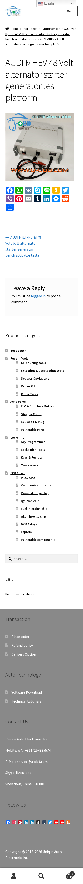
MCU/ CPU (28, 478)
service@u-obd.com (32, 761)
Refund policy (22, 645)
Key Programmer (33, 442)
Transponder (30, 465)
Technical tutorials (26, 701)
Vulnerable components (38, 540)
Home (15, 29)
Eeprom (26, 532)
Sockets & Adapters (35, 378)
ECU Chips (17, 473)
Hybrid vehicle (50, 29)
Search (41, 876)
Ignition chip (30, 501)
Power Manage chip (35, 493)
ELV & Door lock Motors (37, 406)
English (50, 3)
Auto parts (18, 402)
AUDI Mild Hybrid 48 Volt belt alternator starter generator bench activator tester (41, 34)
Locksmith (18, 437)
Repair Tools (19, 358)
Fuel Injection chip (34, 509)
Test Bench (29, 29)
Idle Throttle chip (33, 516)
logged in (38, 296)
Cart (64, 872)
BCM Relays (29, 524)
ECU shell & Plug (32, 422)
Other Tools (29, 394)
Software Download (26, 692)
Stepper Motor (31, 414)
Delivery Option (23, 654)
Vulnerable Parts (33, 430)
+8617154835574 (38, 750)
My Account (14, 876)
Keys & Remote (31, 457)
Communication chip (36, 485)
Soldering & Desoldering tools (42, 370)
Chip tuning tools (33, 363)
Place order (20, 636)
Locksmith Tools (33, 450)
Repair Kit (28, 386)
